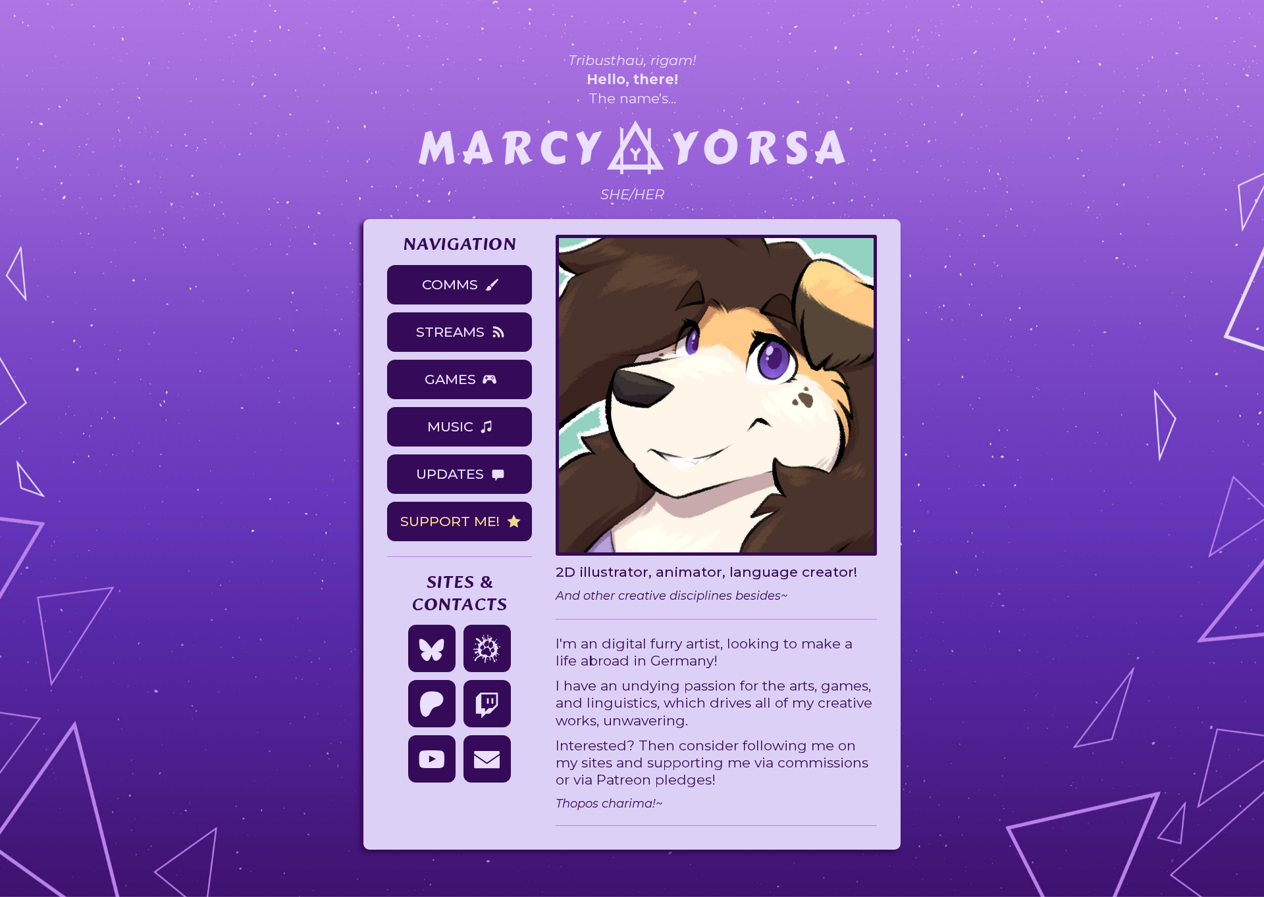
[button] (459, 284)
